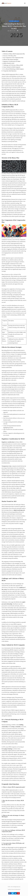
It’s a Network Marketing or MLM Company (13, 69)
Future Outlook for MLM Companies (11, 67)
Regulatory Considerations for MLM (11, 61)
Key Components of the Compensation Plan (13, 57)
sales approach (11, 771)
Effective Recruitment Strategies (10, 59)
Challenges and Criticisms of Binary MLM (13, 65)
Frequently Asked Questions (9, 71)
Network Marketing (14, 21)
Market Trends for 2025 (8, 63)
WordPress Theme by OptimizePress (14, 889)
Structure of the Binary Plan (9, 55)
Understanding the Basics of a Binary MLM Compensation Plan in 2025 (14, 26)
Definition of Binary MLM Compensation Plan (14, 53)
